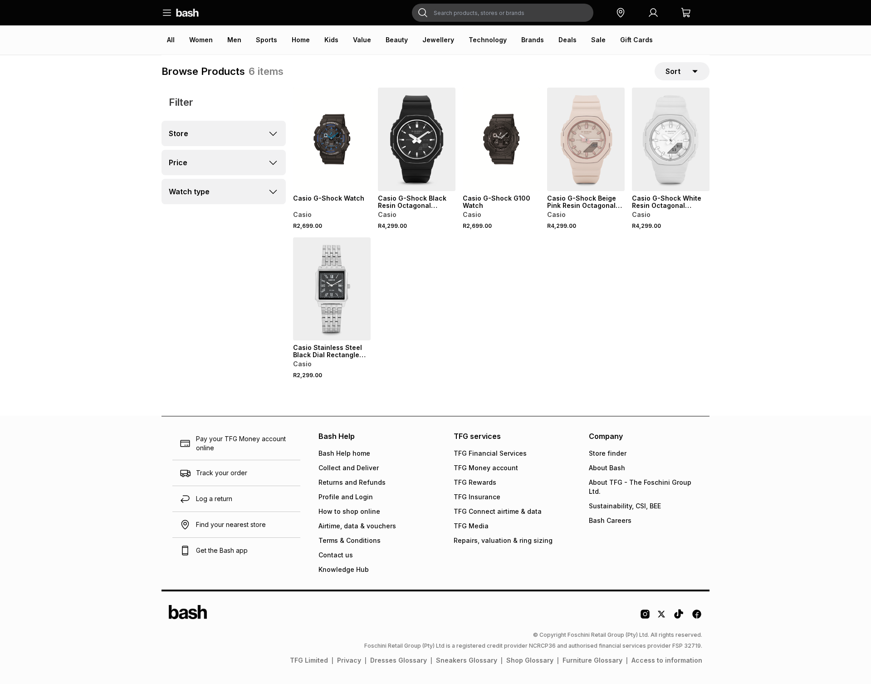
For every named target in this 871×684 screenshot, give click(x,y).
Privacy (349, 660)
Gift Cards (636, 40)
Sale (598, 40)
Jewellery (438, 40)
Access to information (666, 660)
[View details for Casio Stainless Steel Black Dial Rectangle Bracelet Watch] (332, 289)
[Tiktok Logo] (678, 617)
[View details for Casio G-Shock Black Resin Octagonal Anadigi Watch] (416, 139)
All (171, 40)
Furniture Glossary (592, 660)
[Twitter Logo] (662, 617)
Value (362, 40)
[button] (620, 12)
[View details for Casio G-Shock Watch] (332, 139)
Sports (266, 40)
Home (301, 40)
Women (201, 40)
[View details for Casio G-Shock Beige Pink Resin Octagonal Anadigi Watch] (586, 139)
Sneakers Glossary (466, 660)
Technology (488, 40)
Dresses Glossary (398, 660)
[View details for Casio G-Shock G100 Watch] (501, 139)
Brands (532, 40)
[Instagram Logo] (645, 617)
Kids (331, 40)
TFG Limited (309, 660)
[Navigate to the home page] (187, 13)
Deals (567, 40)
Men (234, 40)
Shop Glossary (529, 660)
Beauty (397, 40)
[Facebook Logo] (696, 617)
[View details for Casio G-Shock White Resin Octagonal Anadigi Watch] (671, 139)
